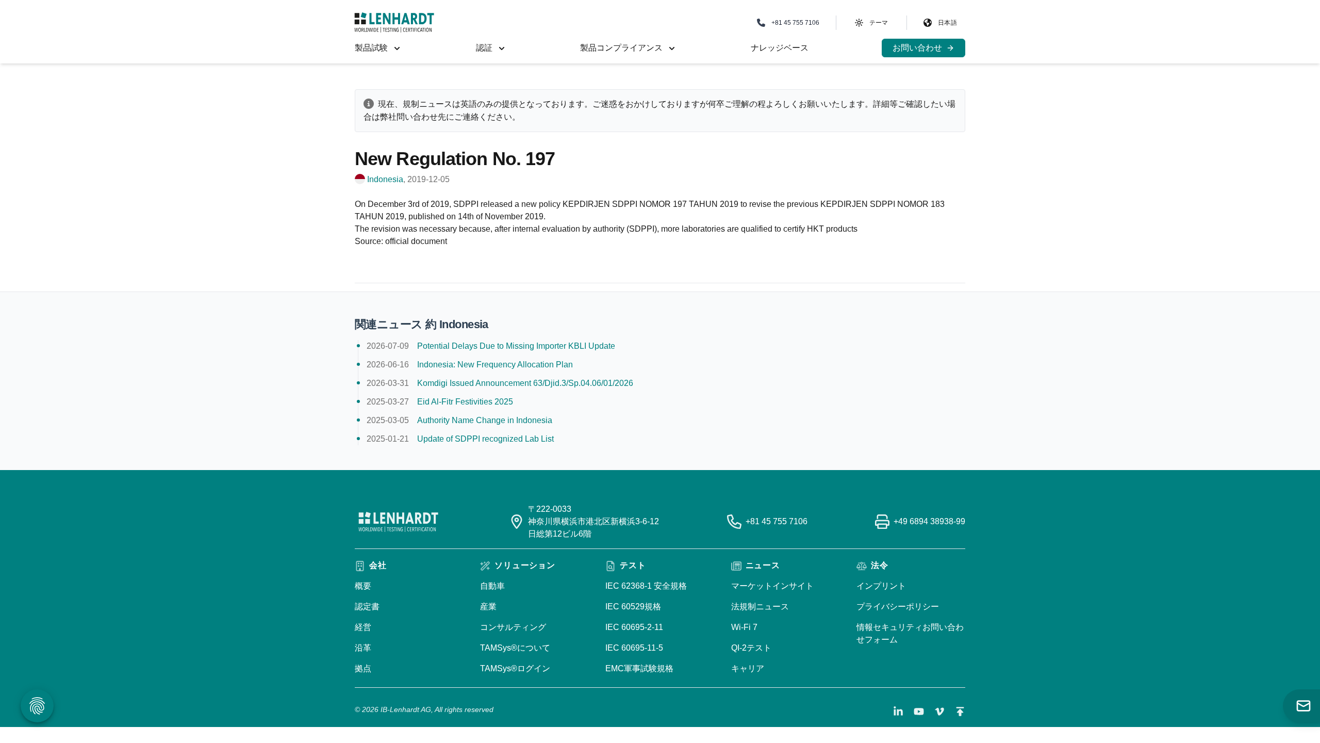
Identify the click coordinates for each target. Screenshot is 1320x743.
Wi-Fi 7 (744, 627)
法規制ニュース (760, 606)
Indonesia (385, 179)
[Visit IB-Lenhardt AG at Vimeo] (939, 711)
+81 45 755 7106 (776, 521)
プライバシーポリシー (897, 606)
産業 (488, 606)
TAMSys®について (515, 647)
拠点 (363, 668)
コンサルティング (513, 627)
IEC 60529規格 (633, 606)
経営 (363, 627)
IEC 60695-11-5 (634, 647)
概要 (363, 586)
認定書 (367, 606)
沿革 (363, 647)
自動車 (492, 586)
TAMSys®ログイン (515, 668)
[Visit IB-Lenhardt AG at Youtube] (919, 711)
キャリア (747, 668)
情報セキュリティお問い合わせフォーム (910, 633)
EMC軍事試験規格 (639, 668)
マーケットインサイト (772, 586)
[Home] (394, 22)
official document (416, 241)
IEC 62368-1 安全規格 (646, 586)
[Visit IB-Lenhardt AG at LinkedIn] (898, 711)
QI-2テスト (751, 647)
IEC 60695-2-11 (634, 627)
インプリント (881, 586)
